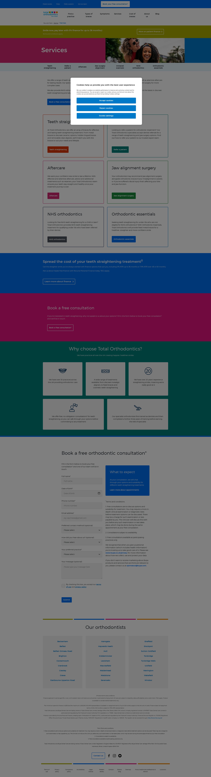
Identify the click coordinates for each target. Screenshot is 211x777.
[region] (106, 101)
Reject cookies (106, 108)
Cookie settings (106, 116)
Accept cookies (106, 100)
